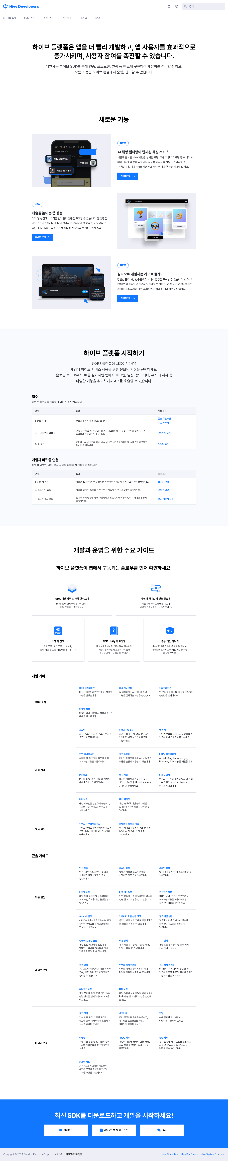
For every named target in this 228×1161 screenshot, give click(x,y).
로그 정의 (83, 1013)
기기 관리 (163, 940)
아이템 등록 (84, 892)
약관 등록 (83, 868)
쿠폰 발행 (83, 965)
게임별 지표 (124, 1037)
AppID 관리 (163, 443)
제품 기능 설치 (125, 688)
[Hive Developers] (5, 6)
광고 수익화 (124, 754)
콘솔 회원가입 (164, 418)
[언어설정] (176, 6)
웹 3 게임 (123, 775)
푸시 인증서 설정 (165, 499)
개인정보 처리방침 (74, 1154)
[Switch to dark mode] (169, 6)
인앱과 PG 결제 (126, 730)
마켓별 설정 (84, 709)
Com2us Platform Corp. (36, 1154)
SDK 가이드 (29, 17)
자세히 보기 (126, 176)
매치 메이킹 (124, 799)
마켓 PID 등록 (125, 892)
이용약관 (58, 1154)
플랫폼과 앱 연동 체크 (129, 823)
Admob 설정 (85, 916)
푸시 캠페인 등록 (166, 965)
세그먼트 (123, 1013)
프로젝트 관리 (164, 432)
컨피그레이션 (165, 688)
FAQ (97, 17)
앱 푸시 (162, 730)
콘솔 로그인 (163, 423)
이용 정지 (123, 940)
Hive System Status (211, 1154)
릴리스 (84, 17)
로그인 (82, 730)
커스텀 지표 (84, 1062)
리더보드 (83, 799)
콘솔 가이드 (49, 17)
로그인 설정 (163, 481)
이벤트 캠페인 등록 (127, 965)
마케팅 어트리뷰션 (167, 754)
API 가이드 (68, 17)
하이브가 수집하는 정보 (89, 823)
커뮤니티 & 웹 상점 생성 (130, 916)
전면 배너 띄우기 (86, 754)
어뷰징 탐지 (164, 775)
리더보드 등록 (85, 989)
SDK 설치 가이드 (87, 688)
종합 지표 (163, 1037)
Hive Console (169, 1154)
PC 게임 (83, 775)
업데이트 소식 (9, 17)
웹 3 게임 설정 (165, 916)
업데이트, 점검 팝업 (88, 940)
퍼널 (161, 1013)
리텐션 (82, 1037)
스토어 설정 (163, 489)
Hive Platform (188, 1154)
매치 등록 (123, 989)
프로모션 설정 (165, 892)
